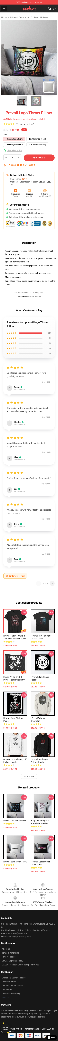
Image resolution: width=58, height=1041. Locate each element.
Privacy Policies (8, 957)
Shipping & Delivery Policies (13, 978)
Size (5, 134)
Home (4, 17)
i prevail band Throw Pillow (15, 862)
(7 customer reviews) (25, 124)
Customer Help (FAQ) (11, 993)
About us (6, 949)
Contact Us (7, 990)
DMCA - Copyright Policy (12, 961)
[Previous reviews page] (38, 583)
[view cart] (54, 8)
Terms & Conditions (10, 953)
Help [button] (53, 1037)
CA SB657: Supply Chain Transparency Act (20, 965)
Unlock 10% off (5, 1028)
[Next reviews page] (52, 583)
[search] (49, 8)
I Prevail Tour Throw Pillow (14, 820)
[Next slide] (52, 58)
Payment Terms (9, 982)
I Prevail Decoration (20, 17)
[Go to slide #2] (36, 101)
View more (29, 776)
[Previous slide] (5, 58)
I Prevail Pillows (40, 17)
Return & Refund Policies (12, 986)
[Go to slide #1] (21, 101)
